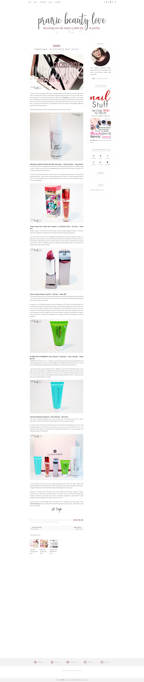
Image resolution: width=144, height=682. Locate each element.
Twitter (100, 158)
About (35, 2)
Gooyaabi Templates (83, 680)
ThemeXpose (68, 680)
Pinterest (93, 164)
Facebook (107, 158)
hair (56, 520)
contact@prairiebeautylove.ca (102, 78)
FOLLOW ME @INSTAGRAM (73, 670)
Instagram (93, 158)
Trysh (53, 52)
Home (29, 2)
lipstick (60, 520)
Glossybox (32, 491)
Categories (43, 2)
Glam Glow (57, 45)
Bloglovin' (107, 164)
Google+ (100, 164)
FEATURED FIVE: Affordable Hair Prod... (53, 551)
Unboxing (56, 522)
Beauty (50, 2)
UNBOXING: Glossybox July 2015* (43, 551)
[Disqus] (56, 584)
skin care (37, 522)
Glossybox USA (51, 520)
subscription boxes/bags (46, 522)
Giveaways (58, 2)
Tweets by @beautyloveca (97, 190)
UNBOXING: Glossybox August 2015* (34, 551)
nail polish (66, 520)
